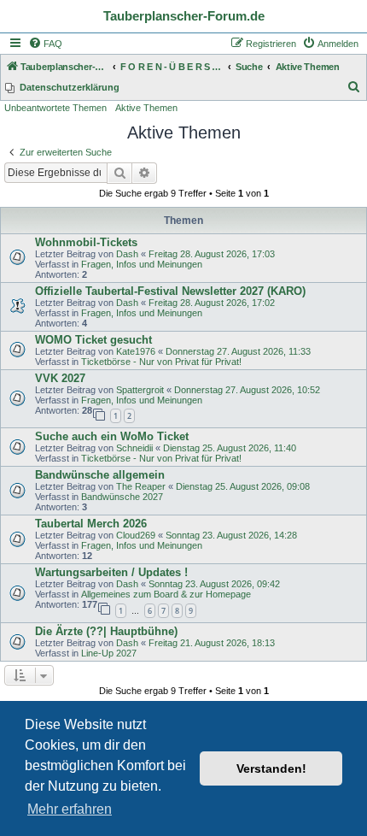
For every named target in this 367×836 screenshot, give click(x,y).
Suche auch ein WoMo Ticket (112, 436)
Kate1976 (135, 351)
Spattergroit (140, 390)
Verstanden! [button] (271, 768)
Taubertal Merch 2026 (91, 523)
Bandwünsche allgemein (100, 474)
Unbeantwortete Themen (55, 108)
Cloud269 (135, 535)
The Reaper (141, 486)
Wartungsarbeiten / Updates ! (111, 572)
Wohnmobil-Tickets (86, 242)
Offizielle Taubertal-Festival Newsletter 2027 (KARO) (170, 291)
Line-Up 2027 (109, 653)
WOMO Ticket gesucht (93, 339)
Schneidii (134, 448)
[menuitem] (45, 43)
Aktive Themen (146, 108)
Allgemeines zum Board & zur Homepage (166, 594)
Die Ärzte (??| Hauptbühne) (106, 631)
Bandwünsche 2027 (122, 497)
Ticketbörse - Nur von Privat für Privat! (161, 361)
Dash (127, 254)
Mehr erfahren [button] (69, 809)
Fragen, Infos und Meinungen (141, 264)
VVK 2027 (60, 378)
